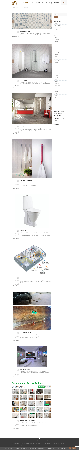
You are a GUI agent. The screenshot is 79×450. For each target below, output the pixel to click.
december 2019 (57, 43)
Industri (56, 99)
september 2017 (57, 50)
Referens (60, 118)
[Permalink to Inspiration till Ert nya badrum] (32, 400)
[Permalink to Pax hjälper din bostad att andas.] (32, 260)
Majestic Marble (57, 31)
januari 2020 (57, 41)
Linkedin (61, 443)
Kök (55, 101)
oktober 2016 (57, 58)
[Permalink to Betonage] (18, 127)
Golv (18, 36)
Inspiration (56, 23)
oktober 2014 (57, 87)
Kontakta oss (57, 2)
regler (15, 284)
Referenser (44, 2)
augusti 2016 (57, 60)
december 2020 (57, 39)
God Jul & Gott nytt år (58, 25)
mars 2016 (56, 64)
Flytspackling (62, 111)
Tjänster (38, 2)
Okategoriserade (57, 104)
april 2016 (56, 62)
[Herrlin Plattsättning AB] (20, 2)
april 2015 (56, 75)
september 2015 (57, 73)
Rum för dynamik (58, 27)
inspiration (16, 37)
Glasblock (55, 113)
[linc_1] (32, 61)
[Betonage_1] (32, 108)
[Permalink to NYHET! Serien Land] (18, 32)
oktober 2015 (57, 71)
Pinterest (59, 443)
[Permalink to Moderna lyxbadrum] (32, 356)
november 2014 (57, 85)
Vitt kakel (56, 29)
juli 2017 (56, 54)
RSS (63, 443)
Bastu (56, 95)
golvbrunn (60, 113)
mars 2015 (56, 77)
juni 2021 (56, 37)
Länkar (18, 37)
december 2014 (57, 83)
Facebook (54, 443)
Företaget (32, 2)
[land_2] (32, 21)
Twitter (56, 443)
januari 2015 (57, 81)
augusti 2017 (57, 52)
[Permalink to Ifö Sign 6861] (32, 211)
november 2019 (57, 45)
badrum (16, 36)
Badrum (56, 93)
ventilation (18, 284)
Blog (64, 2)
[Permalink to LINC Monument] (18, 81)
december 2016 (57, 56)
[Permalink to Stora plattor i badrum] (32, 310)
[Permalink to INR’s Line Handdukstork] (32, 158)
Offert (50, 2)
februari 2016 (57, 66)
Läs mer (74, 448)
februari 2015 (57, 79)
